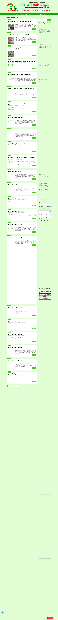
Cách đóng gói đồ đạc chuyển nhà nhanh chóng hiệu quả (21, 61)
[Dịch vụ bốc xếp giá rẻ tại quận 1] (11, 379)
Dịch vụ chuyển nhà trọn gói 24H (43, 29)
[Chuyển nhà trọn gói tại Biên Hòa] (11, 53)
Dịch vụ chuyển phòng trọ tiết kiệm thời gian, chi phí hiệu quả (21, 89)
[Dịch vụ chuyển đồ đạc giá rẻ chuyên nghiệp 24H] (11, 27)
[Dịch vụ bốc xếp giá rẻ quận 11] (11, 203)
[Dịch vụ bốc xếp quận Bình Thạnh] (11, 136)
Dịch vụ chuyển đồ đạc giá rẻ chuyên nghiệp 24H (19, 21)
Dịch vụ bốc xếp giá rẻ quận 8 (15, 224)
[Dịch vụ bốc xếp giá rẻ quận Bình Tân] (11, 149)
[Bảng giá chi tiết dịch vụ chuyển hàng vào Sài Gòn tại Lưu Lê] (11, 164)
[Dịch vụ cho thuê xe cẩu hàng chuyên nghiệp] (45, 179)
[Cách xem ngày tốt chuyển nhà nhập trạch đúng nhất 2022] (11, 110)
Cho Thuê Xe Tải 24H (32, 14)
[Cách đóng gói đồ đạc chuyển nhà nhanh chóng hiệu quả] (11, 67)
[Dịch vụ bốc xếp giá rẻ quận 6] (11, 313)
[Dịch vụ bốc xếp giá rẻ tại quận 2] (11, 366)
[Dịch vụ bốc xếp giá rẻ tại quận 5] (11, 326)
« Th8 (39, 218)
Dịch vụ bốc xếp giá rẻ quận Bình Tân (16, 144)
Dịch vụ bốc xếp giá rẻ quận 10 (15, 185)
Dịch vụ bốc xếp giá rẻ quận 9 (15, 211)
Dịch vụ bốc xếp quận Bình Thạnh (16, 130)
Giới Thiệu (12, 14)
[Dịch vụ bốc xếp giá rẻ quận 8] (11, 230)
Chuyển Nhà (17, 14)
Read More (34, 28)
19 (39, 215)
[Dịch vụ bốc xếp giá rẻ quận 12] (11, 177)
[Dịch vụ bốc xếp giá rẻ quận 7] (11, 272)
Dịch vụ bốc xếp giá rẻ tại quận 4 (15, 334)
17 (48, 214)
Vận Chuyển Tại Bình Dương (25, 22)
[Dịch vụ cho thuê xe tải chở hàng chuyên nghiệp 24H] (45, 38)
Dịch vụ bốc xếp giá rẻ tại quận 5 (15, 321)
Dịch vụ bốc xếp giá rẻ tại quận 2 (15, 361)
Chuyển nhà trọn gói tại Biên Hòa (16, 48)
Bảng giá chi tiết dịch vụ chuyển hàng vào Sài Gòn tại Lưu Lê (21, 157)
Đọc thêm (44, 32)
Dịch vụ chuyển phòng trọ (25, 75)
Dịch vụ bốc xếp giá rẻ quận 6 (15, 308)
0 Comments (32, 22)
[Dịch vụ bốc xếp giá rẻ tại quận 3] (11, 353)
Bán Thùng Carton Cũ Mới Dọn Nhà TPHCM (18, 35)
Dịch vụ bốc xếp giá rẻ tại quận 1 (15, 374)
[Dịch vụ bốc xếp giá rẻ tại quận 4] (11, 340)
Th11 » (41, 218)
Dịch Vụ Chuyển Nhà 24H (18, 22)
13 (15, 385)
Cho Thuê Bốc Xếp (17, 118)
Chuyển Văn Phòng (24, 14)
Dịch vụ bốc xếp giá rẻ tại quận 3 (15, 347)
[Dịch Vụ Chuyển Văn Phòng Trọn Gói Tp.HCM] (45, 54)
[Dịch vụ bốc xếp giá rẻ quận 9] (11, 217)
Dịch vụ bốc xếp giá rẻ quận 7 (15, 238)
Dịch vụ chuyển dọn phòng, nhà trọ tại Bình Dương (20, 74)
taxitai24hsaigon (11, 22)
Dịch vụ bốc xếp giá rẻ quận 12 (15, 171)
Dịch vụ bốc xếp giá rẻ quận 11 (15, 198)
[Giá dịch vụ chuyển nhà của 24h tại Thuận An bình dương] (45, 71)
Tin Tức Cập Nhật (39, 14)
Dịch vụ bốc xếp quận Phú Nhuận (16, 117)
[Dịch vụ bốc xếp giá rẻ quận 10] (11, 190)
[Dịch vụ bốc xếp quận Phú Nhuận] (11, 123)
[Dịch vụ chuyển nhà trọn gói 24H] (45, 25)
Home (8, 14)
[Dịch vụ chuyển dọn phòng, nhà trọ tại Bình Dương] (11, 81)
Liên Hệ (45, 14)
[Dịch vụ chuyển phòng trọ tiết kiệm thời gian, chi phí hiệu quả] (11, 95)
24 (48, 215)
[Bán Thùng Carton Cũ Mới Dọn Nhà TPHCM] (11, 40)
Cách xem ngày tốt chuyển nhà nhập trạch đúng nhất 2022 (21, 103)
